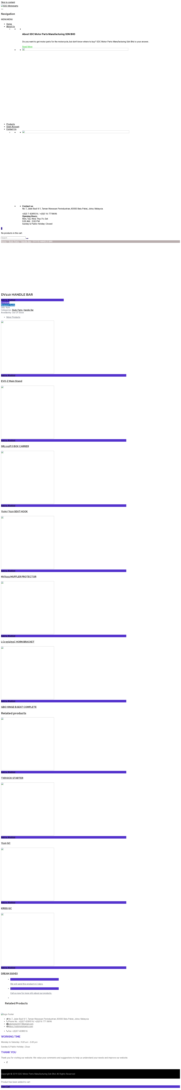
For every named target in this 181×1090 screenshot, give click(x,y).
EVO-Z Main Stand (11, 381)
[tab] (66, 317)
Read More (27, 46)
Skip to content (8, 2)
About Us (10, 26)
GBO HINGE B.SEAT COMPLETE (19, 707)
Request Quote (8, 305)
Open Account (12, 126)
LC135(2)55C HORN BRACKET (17, 641)
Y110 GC (5, 843)
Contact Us (11, 129)
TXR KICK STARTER (12, 778)
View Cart (5, 1086)
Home (9, 24)
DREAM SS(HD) (9, 973)
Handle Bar (26, 241)
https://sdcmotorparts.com (20, 1026)
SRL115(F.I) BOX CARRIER (15, 446)
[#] (7, 1062)
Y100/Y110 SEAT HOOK (14, 511)
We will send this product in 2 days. (26, 984)
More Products (13, 317)
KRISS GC (6, 908)
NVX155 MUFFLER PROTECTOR (18, 576)
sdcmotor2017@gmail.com (20, 1024)
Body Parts (14, 241)
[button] (7, 19)
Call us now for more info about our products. (31, 993)
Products (10, 124)
